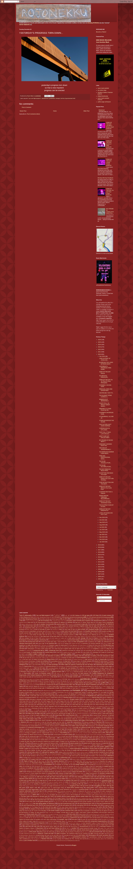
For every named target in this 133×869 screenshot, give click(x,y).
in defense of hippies (44, 697)
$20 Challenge (76, 615)
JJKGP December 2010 (76, 701)
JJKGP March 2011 (41, 704)
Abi (106, 620)
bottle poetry (71, 638)
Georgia (40, 681)
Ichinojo (83, 695)
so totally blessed (42, 780)
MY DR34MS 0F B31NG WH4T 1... (106, 440)
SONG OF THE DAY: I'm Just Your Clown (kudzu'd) (110, 192)
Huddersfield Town (62, 692)
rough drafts (72, 763)
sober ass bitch (52, 780)
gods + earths (22, 683)
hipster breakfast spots (35, 690)
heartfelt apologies (84, 688)
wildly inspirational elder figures (28, 833)
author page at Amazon (104, 102)
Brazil (90, 638)
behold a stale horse (70, 633)
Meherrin (23, 722)
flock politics (27, 673)
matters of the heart (86, 720)
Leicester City (87, 711)
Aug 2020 (102, 525)
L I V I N (34, 710)
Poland (104, 745)
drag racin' (67, 661)
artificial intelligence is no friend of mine (74, 627)
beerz (58, 633)
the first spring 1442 (97, 800)
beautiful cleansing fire (91, 631)
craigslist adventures (68, 652)
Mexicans (99, 722)
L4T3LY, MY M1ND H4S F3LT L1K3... (106, 513)
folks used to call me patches (62, 673)
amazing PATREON (93, 23)
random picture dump (82, 752)
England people (28, 666)
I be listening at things (33, 694)
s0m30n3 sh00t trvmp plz (27, 764)
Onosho (103, 738)
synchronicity (41, 792)
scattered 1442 (43, 768)
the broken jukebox (69, 796)
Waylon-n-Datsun (29, 828)
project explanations (75, 748)
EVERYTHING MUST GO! (25, 668)
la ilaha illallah (67, 710)
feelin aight (93, 670)
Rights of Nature (28, 761)
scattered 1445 (76, 768)
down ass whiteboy (42, 661)
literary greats (97, 713)
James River (98, 699)
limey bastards (77, 713)
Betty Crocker (53, 634)
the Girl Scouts (57, 801)
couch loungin (26, 652)
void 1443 (28, 826)
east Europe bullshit (80, 663)
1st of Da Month (56, 617)
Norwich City (101, 734)
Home (55, 111)
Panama (71, 739)
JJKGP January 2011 (38, 702)
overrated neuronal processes (58, 739)
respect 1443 (45, 759)
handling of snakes (73, 686)
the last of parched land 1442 (86, 803)
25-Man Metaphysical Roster (29, 619)
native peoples (73, 731)
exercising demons (53, 668)
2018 (99, 547)
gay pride (100, 679)
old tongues (41, 738)
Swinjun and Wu (23, 792)
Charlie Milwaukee (73, 645)
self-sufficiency (107, 769)
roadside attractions (58, 761)
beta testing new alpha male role (38, 634)
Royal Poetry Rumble (83, 763)
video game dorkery (65, 824)
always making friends (27, 624)
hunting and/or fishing (79, 692)
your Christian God (29, 840)
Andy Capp (53, 626)
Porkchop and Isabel (65, 746)
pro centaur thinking (63, 748)
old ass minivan (25, 738)
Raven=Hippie (76, 754)
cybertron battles (65, 654)
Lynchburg (68, 717)
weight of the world (104, 828)
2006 (99, 576)
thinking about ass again (47, 814)
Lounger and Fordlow (41, 717)
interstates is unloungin (35, 699)
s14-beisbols (58, 764)
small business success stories (90, 778)
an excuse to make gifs (80, 624)
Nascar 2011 (52, 731)
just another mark (75, 706)
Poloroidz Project (34, 746)
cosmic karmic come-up (102, 650)
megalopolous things (109, 720)
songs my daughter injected (55, 782)
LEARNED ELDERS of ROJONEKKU (37, 711)
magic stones (23, 719)
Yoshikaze (66, 838)
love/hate (52, 717)
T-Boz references (50, 792)
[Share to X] (49, 96)
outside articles (44, 739)
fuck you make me (29, 679)
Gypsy (21, 686)
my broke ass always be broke (82, 727)
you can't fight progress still (95, 838)
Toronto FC (39, 817)
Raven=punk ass (96, 754)
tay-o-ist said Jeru (43, 794)
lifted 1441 (22, 713)
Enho (35, 666)
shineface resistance (105, 773)
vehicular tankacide (53, 824)
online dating (95, 738)
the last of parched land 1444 (30, 805)
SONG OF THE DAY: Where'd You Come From (105, 488)
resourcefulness (110, 757)
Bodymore (100, 636)
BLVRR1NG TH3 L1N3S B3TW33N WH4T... (106, 363)
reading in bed (107, 754)
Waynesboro (40, 828)
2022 (99, 349)
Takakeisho (67, 792)
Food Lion (74, 673)
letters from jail (96, 711)
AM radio (36, 624)
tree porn (74, 819)
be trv (58, 631)
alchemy (70, 622)
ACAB (110, 620)
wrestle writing (44, 837)
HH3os (109, 688)
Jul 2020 (102, 527)
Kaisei (106, 706)
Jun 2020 (102, 529)
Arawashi (40, 627)
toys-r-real (83, 817)
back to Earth (81, 629)
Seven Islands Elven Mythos (38, 773)
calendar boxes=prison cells (27, 643)
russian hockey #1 (103, 763)
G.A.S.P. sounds (74, 679)
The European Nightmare (99, 798)
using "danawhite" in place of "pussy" (91, 823)
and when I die (43, 626)
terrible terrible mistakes (93, 794)
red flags (25, 757)
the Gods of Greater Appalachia (71, 801)
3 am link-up (48, 619)
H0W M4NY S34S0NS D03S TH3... (105, 444)
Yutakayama (70, 840)
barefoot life (105, 629)
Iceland (77, 695)
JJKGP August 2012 (61, 701)
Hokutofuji (58, 690)
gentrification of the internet (27, 681)
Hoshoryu (37, 692)
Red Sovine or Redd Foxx (36, 757)
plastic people (64, 745)
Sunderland (74, 789)
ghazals (64, 681)
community (28, 650)
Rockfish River (78, 761)
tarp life (29, 794)
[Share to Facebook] (51, 96)
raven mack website (103, 88)
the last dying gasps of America (43, 803)
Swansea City (90, 791)
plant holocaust (97, 743)
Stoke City (37, 785)
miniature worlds (60, 724)
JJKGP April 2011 (35, 701)
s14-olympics (106, 764)
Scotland (105, 768)
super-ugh (94, 789)
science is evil (96, 768)
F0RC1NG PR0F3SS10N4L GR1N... (104, 457)
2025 (99, 342)
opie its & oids (110, 738)
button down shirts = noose (54, 641)
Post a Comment (26, 107)
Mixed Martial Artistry (80, 724)
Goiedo (36, 683)
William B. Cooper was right (46, 833)
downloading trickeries (56, 661)
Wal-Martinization (84, 826)
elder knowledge (53, 664)
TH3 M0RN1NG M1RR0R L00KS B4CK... (106, 452)
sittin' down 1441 (41, 777)
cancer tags (41, 643)
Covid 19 (58, 652)
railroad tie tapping (48, 752)
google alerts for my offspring (47, 683)
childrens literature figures (31, 647)
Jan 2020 (102, 542)
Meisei (30, 722)
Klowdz (53, 708)
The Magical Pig (36, 807)
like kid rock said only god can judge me (62, 713)
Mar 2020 (102, 537)
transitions (38, 819)
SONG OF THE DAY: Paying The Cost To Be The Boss (106, 478)
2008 (99, 571)
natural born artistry (85, 731)
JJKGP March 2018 (53, 704)
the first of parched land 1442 (68, 98)
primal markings (35, 748)
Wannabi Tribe (94, 826)
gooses (71, 683)
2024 (99, 344)
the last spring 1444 (94, 805)
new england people (44, 732)
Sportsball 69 (47, 784)
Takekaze (95, 792)
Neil (22, 732)
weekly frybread (84, 828)
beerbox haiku (51, 633)
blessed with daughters (33, 636)
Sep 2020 (102, 522)
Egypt (44, 664)
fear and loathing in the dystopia (69, 670)
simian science (87, 775)
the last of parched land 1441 (66, 803)
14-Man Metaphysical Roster (26, 617)
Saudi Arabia (98, 766)
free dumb (54, 677)
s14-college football (78, 764)
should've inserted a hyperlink (66, 775)
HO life (52, 690)
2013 (99, 559)
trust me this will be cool (94, 819)
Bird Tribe (79, 634)
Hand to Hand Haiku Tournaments (57, 686)
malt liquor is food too (47, 718)
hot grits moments (46, 692)
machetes (98, 717)
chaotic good (63, 645)
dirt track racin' (27, 659)
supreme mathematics (25, 791)
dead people (41, 656)
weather (74, 828)
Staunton (90, 784)
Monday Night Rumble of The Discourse (104, 724)
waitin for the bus (64, 826)
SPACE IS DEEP (106, 782)
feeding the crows (83, 670)
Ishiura (59, 699)
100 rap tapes (86, 615)
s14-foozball (90, 764)
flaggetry (95, 671)
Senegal (28, 771)
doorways (32, 661)
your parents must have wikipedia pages (47, 840)
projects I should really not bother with (95, 748)
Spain (20, 784)
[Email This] (45, 96)
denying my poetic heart (68, 657)
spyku (54, 784)
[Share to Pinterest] (53, 96)
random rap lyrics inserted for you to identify (101, 752)
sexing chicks (52, 773)
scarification (22, 768)
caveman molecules (95, 643)
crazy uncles (86, 652)
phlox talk (21, 743)
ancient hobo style (31, 626)
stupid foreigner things (58, 787)
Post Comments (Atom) (33, 114)
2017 (99, 550)
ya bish (32, 838)
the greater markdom (86, 801)
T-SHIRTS (59, 792)
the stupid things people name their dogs (99, 808)
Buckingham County (25, 640)
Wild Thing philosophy (108, 831)
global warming (78, 681)
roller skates (57, 763)
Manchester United (70, 718)
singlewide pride (110, 775)
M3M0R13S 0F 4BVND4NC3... (104, 400)
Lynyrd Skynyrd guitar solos (80, 717)
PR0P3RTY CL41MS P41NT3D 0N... (105, 409)
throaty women (82, 814)
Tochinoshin (60, 816)
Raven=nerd (86, 754)
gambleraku (52, 98)
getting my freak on (55, 681)
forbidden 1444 (101, 675)
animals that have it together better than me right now (84, 626)
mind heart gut (48, 724)
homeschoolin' (91, 690)
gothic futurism (79, 683)
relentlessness (74, 757)
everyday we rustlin (77, 666)
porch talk (54, 746)
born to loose (34, 638)
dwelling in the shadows (65, 663)
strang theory (64, 785)
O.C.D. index (44, 736)
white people (32, 831)
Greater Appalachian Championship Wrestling (46, 684)
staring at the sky (78, 784)
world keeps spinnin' (33, 837)
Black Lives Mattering (90, 634)
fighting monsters (57, 671)
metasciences (77, 722)
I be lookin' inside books (48, 694)
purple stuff (76, 750)
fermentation (42, 671)
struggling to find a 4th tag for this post (80, 786)
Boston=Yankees (46, 638)
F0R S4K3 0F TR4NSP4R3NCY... (105, 448)
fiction (48, 671)
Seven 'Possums (25, 773)
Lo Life (79, 715)
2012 (99, 562)
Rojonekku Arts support (106, 761)
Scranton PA (29, 769)
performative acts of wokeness (77, 741)
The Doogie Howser (60, 798)
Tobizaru (53, 816)
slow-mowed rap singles (58, 778)
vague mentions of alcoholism (29, 824)
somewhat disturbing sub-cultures (37, 782)
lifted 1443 (40, 713)
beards (81, 631)
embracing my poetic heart (103, 664)
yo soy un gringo (57, 838)
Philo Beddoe (109, 741)
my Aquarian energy (66, 727)
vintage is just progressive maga (90, 824)
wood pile (66, 835)
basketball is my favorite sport (37, 631)
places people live (76, 743)
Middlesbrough (108, 722)
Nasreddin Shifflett (62, 731)
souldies (67, 782)
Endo (20, 666)
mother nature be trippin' (78, 725)
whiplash (25, 831)
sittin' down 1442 (54, 777)
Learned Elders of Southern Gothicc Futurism (61, 711)
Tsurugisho (104, 819)
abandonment (45, 98)
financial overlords (78, 671)
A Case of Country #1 (31, 620)
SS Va (68, 784)
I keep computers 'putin (100, 694)
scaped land (107, 766)
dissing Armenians (78, 659)
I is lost (88, 694)
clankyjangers (31, 648)
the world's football (54, 810)
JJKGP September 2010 (50, 706)
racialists (21, 752)
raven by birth (26, 754)
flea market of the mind (106, 671)
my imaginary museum (100, 727)
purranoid (85, 750)
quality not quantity (107, 750)
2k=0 (41, 619)
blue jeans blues (55, 636)
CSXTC (23, 654)
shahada (61, 773)
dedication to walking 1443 (92, 656)
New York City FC (74, 732)
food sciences (85, 673)
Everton (68, 666)
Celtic (104, 643)
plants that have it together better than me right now (42, 745)
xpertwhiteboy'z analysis (79, 837)
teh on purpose (74, 794)
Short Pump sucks (52, 775)
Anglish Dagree (62, 626)
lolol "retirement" (103, 715)
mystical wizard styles (31, 731)
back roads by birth (70, 629)
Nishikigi (40, 734)
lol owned (94, 715)
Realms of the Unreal (96, 755)
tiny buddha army (43, 816)
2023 (99, 347)
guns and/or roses (106, 684)
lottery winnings (29, 717)
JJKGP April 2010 (23, 701)
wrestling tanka (57, 837)
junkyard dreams (64, 706)
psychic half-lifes (31, 750)
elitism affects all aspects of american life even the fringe (77, 664)
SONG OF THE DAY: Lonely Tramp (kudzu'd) (109, 162)
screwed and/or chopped (41, 770)
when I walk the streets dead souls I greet (84, 830)
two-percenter (41, 821)
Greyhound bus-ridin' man (67, 684)
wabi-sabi (45, 826)
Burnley (43, 641)
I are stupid (103, 692)
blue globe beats (45, 636)
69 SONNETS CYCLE (99, 619)
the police (99, 807)
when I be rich (66, 830)
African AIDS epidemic (52, 622)
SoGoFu (61, 780)
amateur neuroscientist (47, 624)
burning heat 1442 (101, 640)
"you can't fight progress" (34, 98)
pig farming (64, 743)
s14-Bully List (66, 764)
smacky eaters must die (74, 778)
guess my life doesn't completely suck (88, 684)
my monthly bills (50, 729)
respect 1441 (24, 759)
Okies (102, 736)
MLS (90, 724)
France (110, 675)
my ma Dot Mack (39, 729)
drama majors (76, 661)
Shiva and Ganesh (23, 775)
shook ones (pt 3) (41, 775)
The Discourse (48, 798)
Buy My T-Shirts (67, 641)
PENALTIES (111, 739)
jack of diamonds (87, 699)
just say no (93, 706)
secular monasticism (75, 769)
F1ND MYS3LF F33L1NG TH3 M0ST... (106, 483)
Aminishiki (70, 624)
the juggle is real (27, 803)
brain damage (81, 638)
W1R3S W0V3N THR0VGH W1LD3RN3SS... (104, 497)
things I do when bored (37, 812)
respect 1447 (66, 759)
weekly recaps (93, 828)
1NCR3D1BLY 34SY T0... (106, 393)
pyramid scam (94, 750)
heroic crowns (95, 688)
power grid (93, 746)
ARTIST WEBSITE (24, 24)
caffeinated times (107, 641)
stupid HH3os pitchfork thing (75, 787)
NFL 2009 (106, 732)
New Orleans (55, 732)
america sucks (61, 624)
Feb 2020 (102, 539)
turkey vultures (23, 821)
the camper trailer (83, 796)
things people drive (32, 814)
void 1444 (37, 826)
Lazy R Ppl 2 (100, 710)
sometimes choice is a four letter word (89, 780)
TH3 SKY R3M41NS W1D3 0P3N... (105, 469)
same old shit (63, 766)
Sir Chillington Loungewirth (27, 776)
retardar (83, 759)
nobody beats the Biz (80, 734)
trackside (105, 817)
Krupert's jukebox (95, 708)
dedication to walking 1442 (73, 656)
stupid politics (90, 787)
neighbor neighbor (109, 731)
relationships (64, 757)
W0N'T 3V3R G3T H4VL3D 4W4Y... (104, 436)
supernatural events (105, 789)
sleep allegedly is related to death (84, 777)
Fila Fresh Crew (68, 671)
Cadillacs (99, 641)
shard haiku (68, 773)
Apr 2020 (102, 534)
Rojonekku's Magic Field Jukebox (41, 763)
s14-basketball (48, 764)
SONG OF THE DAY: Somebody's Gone (105, 501)
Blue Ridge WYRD (79, 636)
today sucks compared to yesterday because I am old (81, 816)
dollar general (88, 659)
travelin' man (63, 819)
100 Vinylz (96, 615)
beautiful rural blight (106, 631)
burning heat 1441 (88, 640)
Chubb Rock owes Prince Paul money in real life (99, 647)
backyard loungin (94, 629)
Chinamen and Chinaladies (47, 647)
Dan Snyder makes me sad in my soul (103, 654)
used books (62, 823)
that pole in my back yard (40, 796)
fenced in (23, 671)
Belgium (81, 633)
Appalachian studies (30, 627)
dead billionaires (31, 655)
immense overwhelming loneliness (27, 697)
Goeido (31, 683)
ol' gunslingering (110, 736)
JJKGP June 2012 (29, 704)
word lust (73, 835)
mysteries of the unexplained (99, 729)
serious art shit (66, 771)
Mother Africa (65, 725)
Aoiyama (104, 626)
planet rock (87, 743)
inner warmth (79, 697)
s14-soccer (37, 766)
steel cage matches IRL (100, 784)
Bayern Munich (51, 631)
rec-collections (109, 755)
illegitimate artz (92, 695)
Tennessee (83, 794)
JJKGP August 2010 (48, 701)
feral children (32, 671)
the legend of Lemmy (108, 805)
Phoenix (28, 743)
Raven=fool (66, 754)
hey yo (103, 688)
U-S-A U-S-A (50, 821)
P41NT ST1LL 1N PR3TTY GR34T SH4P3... (104, 405)
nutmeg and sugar (34, 736)
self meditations (86, 770)
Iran (54, 699)
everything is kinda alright (105, 666)
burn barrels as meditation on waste (57, 640)
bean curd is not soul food (69, 631)
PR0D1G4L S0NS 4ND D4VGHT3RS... (105, 389)
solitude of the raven (71, 780)
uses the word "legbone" (74, 823)
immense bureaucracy (105, 695)
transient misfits (29, 819)
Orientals (24, 739)
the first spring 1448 (30, 801)
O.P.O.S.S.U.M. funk (55, 736)
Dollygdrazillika (103, 659)
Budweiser (102, 110)
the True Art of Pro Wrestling (39, 810)
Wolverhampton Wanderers (27, 835)
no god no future (67, 734)
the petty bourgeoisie (89, 807)
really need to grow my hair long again (78, 755)
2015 (99, 554)
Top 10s (32, 817)
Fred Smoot (46, 676)
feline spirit (111, 670)
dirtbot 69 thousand (39, 659)
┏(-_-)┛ (67, 615)
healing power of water (53, 688)
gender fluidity (108, 679)
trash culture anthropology (50, 819)
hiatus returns (22, 690)
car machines (50, 643)
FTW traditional (106, 676)
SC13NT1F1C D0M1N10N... (103, 376)
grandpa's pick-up (29, 684)
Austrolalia (42, 629)
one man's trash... (51, 738)
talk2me (110, 792)
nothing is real (110, 734)
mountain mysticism (103, 725)
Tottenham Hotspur (49, 817)
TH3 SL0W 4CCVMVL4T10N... (105, 466)
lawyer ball (91, 710)
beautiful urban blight (39, 633)
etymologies (61, 666)
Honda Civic (102, 690)
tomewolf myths (103, 816)
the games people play (44, 801)
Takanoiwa (74, 792)
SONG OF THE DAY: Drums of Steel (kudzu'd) (109, 144)
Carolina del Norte (75, 643)
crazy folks (77, 652)
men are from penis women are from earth (53, 722)
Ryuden (112, 763)
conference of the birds (68, 650)
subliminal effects (102, 787)
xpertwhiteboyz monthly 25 (96, 837)
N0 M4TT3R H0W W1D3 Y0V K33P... (106, 473)
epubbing (41, 666)
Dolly (96, 659)
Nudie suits (24, 736)
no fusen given (57, 734)
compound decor (38, 650)
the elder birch (71, 798)
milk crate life (38, 724)
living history (58, 715)
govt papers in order (92, 683)
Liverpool (27, 715)
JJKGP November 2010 (101, 704)
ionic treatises (47, 699)
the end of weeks (81, 798)
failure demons (105, 668)
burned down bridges (74, 640)
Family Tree (39, 670)
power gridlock (105, 746)
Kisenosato (35, 708)
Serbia (58, 771)
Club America (87, 648)
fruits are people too (95, 676)
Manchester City (59, 718)
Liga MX (48, 713)
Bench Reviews (99, 633)
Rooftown (64, 763)
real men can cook (51, 755)
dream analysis (87, 661)
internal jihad (95, 697)
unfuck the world (82, 821)
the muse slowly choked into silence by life (70, 807)
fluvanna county (46, 673)
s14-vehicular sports (47, 766)
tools (27, 817)
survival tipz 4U (39, 791)
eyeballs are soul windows (68, 668)
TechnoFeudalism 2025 (63, 794)
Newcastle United (96, 732)
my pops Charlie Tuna (73, 729)
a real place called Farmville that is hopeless (78, 620)
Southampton (83, 782)
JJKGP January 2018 (52, 702)
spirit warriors (27, 784)
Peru (102, 741)
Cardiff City (60, 643)
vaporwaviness (42, 824)
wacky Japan (53, 826)
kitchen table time (44, 708)
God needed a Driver (106, 681)
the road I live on (69, 809)
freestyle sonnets (72, 677)
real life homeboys (31, 755)
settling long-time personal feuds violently (103, 771)
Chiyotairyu (82, 647)
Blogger (74, 845)
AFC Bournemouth (40, 622)
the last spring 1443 (80, 805)
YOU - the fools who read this (79, 838)
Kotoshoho (68, 708)
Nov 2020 (102, 517)
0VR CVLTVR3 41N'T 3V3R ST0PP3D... (105, 425)
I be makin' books (62, 694)
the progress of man (34, 809)
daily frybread (87, 654)
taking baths (103, 792)
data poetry (22, 655)
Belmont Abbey (89, 633)
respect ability (76, 759)
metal (68, 722)
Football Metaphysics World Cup (39, 675)
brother (110, 638)
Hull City (70, 692)
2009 (99, 569)
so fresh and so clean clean (27, 780)
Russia (94, 763)
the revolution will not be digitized (52, 809)
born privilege (25, 638)
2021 (99, 352)
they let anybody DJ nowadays (89, 810)
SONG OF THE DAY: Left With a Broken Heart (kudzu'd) (110, 125)
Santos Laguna (79, 766)
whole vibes (52, 831)
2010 (99, 567)
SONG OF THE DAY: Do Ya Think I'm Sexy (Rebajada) (106, 381)
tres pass (83, 819)
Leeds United (78, 711)
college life (108, 648)
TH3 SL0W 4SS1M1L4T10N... (105, 462)
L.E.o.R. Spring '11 (55, 710)
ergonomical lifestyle (51, 666)
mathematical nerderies (71, 720)
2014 (99, 557)
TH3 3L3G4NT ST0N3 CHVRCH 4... (105, 396)
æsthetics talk (22, 622)
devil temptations (82, 657)
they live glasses (103, 810)
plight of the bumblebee (77, 745)
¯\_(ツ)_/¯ (57, 615)
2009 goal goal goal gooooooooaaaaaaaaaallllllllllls (74, 617)
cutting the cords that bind (51, 654)
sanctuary (70, 766)
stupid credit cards (45, 787)
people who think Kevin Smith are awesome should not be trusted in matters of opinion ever (44, 741)
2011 (99, 564)
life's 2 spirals (107, 712)
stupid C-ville (33, 787)
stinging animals (29, 785)
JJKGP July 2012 (88, 702)
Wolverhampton (110, 833)
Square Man (62, 784)
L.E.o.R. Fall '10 (44, 710)
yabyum (37, 838)
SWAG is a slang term (78, 791)
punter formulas (56, 750)
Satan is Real (89, 766)
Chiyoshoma (75, 647)
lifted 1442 (31, 713)
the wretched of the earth (70, 810)
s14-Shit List (28, 766)
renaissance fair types (85, 757)
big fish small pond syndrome (66, 634)
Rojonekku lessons (24, 763)
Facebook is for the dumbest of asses (89, 668)
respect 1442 (35, 759)
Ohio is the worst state (93, 736)
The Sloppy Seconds (82, 808)
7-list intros (108, 619)
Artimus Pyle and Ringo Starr (93, 627)
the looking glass (25, 807)
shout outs (78, 775)
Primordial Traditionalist (48, 748)
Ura (49, 823)
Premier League (23, 748)
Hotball (53, 692)
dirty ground (68, 659)
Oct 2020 (102, 520)
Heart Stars (75, 688)
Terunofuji (103, 794)
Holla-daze (66, 690)
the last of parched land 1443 (105, 803)
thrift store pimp (71, 814)
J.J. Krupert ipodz (73, 699)
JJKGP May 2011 (76, 704)
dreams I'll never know (100, 661)
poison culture (96, 745)
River (48, 761)
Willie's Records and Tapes (97, 833)
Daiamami (78, 654)
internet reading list (107, 697)
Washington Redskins (105, 826)
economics (98, 663)
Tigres (20, 816)
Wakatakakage (74, 826)
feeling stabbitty (102, 670)
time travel (33, 816)
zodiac (76, 840)
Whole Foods (42, 831)
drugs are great (45, 663)
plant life (105, 743)
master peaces (42, 720)
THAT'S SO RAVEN (55, 796)
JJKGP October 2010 (35, 706)
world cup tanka (103, 835)
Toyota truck (73, 817)
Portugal (85, 746)
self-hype (97, 770)
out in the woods (34, 739)
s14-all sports (38, 764)
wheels (57, 830)
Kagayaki (100, 706)
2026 (99, 339)
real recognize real (62, 755)
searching (54, 769)
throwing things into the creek (96, 814)
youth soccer (62, 840)
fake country (29, 670)
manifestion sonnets (98, 718)
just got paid (85, 706)
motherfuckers (91, 725)
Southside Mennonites (94, 782)
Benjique (107, 633)
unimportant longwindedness (99, 821)
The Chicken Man (97, 796)
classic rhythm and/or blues (44, 648)
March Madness (30, 720)
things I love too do (50, 812)
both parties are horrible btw (59, 638)
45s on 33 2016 (86, 619)
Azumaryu (54, 629)
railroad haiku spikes (33, 752)
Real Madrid (42, 755)
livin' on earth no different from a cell (41, 715)
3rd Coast (55, 619)
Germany (46, 681)
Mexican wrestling (89, 722)
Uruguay (55, 823)
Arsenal (61, 627)
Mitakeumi (70, 724)
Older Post (86, 111)
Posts (100, 597)
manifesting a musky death (84, 718)
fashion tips (49, 670)
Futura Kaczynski (55, 679)
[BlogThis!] (47, 96)
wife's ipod (84, 831)
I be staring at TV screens (75, 694)
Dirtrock (61, 659)
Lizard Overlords (70, 715)
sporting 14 (37, 784)
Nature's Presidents (98, 731)
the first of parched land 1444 (80, 800)
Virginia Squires (105, 824)
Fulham (37, 679)
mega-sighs (98, 720)
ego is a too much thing (35, 664)
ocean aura (65, 736)
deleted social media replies (38, 657)
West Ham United (40, 830)
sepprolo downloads (49, 771)
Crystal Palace (110, 652)
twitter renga (32, 821)
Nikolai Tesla (33, 734)
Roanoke (70, 761)
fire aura (88, 671)
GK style (71, 681)
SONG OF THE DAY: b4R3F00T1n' (105, 509)
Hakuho (35, 686)
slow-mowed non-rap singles (42, 778)
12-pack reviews (106, 615)
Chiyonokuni (67, 647)
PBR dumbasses (102, 739)
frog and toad (84, 676)
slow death (100, 777)
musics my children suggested (52, 727)
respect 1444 (55, 759)
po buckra (87, 745)
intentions (87, 697)
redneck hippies (48, 757)
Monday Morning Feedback (105, 178)
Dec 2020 (102, 356)
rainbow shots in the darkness (66, 752)
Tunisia (110, 819)
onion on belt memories (82, 738)
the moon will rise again (50, 807)
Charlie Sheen (82, 645)
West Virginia (50, 830)
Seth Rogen (88, 771)
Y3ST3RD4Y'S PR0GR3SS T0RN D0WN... (105, 368)
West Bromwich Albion (29, 830)
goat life (95, 681)
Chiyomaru (59, 647)
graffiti (103, 683)
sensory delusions (37, 771)
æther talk (30, 622)
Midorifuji (21, 724)
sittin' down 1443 (66, 777)
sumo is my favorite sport (50, 789)
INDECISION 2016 (56, 697)
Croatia (102, 652)
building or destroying (40, 640)
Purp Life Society (66, 750)
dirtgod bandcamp (103, 96)
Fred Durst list (37, 676)
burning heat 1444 (33, 641)
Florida (36, 673)
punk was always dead (44, 750)
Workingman (92, 835)
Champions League (53, 645)
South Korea (74, 782)
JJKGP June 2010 (100, 702)
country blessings (37, 652)
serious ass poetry (77, 771)
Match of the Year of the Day (55, 720)
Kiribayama (27, 708)
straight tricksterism (54, 785)
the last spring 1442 (66, 805)
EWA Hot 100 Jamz (39, 668)
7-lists (21, 620)
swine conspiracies (107, 791)
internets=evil (23, 699)
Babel (60, 629)
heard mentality (66, 688)
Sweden (98, 791)
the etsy (89, 798)
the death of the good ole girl (35, 798)
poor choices (46, 746)
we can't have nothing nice (54, 828)
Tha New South (25, 796)
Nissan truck (47, 734)
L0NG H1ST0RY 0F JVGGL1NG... (104, 359)
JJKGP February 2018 (25, 702)
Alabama (62, 622)
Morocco (42, 725)
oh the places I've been (77, 736)
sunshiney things (84, 789)
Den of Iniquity (50, 657)
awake (48, 629)
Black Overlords (102, 634)
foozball (54, 675)
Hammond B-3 (43, 686)
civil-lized (22, 648)
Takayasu (88, 792)
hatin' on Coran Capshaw (104, 686)
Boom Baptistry (109, 636)
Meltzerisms (37, 722)
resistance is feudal (98, 757)
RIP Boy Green (41, 761)
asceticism (22, 629)
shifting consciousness (91, 773)
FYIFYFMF (64, 679)
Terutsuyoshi (111, 794)
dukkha (54, 663)
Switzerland (33, 792)
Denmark (58, 657)
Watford (21, 828)
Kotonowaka (60, 708)
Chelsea (90, 645)
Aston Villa (29, 629)
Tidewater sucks (108, 814)
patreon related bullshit (88, 739)
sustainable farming (52, 791)
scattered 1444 (66, 768)
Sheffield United (80, 773)
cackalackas (91, 641)
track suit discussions (94, 817)
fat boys (57, 670)
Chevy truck (97, 645)
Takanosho (81, 792)
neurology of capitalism (30, 732)
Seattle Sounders (63, 769)
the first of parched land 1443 (60, 800)
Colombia (21, 650)
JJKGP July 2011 (77, 702)
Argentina (46, 627)
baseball (26, 631)
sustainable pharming (65, 791)
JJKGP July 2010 (65, 702)
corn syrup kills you (88, 650)
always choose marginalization (106, 622)
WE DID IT (67, 828)
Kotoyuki (75, 708)
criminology (95, 652)
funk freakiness (45, 679)
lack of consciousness (80, 710)
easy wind (90, 663)
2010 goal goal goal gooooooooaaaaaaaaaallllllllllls (101, 617)
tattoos (34, 794)
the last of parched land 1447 (49, 805)
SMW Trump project (107, 778)
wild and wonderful (94, 831)
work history (81, 835)
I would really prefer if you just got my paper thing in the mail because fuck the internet (52, 695)
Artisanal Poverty (108, 627)
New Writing (63, 732)
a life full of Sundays (43, 620)
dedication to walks (108, 656)
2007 (99, 574)
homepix (58, 98)
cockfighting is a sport (98, 648)
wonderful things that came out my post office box (48, 835)
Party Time (77, 739)
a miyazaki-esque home (58, 620)
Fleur (20, 673)
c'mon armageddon (78, 641)
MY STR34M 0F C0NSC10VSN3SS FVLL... (110, 211)
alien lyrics (78, 622)
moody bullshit (34, 725)
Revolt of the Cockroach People (96, 759)
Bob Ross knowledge (91, 636)
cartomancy (85, 643)
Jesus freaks (108, 699)
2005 (99, 579)
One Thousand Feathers (66, 738)
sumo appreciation (33, 789)
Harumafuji (83, 686)
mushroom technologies (35, 727)
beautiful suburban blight (25, 633)
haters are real (92, 686)
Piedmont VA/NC (54, 743)
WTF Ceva (67, 837)
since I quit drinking (99, 775)
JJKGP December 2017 (91, 701)
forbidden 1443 (89, 675)
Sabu (55, 766)
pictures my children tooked (41, 743)
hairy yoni (28, 686)
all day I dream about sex (89, 622)
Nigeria (25, 734)
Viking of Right (76, 824)
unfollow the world (71, 821)
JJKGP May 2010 (64, 704)
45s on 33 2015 (75, 619)
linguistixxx (85, 713)
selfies (21, 771)
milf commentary (29, 724)
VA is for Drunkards (108, 823)
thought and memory (60, 814)
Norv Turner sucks (91, 734)
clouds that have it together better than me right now (68, 648)
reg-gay (56, 757)
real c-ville (21, 755)
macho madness (107, 717)
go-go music (88, 681)
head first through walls (38, 688)
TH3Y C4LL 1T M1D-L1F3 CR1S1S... (105, 433)
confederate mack (54, 650)
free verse (62, 676)
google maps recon (62, 683)
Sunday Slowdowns (64, 789)
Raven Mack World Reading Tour (41, 754)
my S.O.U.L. (86, 729)
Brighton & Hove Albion (100, 638)
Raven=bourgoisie (56, 754)
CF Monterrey (43, 645)
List (91, 713)
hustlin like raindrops (92, 692)
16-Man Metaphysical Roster (43, 617)
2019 (99, 545)
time (25, 816)
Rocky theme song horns (91, 761)
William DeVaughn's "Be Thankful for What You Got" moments (72, 833)
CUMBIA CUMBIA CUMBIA (34, 654)
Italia (64, 699)
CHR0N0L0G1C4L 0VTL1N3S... (104, 429)
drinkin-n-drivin (34, 663)
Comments (102, 600)
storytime (44, 785)
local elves (86, 715)
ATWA (35, 629)
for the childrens (64, 675)
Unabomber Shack (60, 821)
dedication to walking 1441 (55, 656)
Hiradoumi (46, 690)
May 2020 (102, 532)
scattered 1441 (32, 768)
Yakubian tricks (45, 838)
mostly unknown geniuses (52, 725)
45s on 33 (63, 619)
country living (49, 652)
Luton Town (60, 717)
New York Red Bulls (85, 732)
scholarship (85, 768)
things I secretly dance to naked (65, 812)
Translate (110, 590)
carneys (67, 643)
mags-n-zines (34, 719)
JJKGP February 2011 (105, 701)
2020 (99, 354)
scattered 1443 (55, 768)
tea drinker (52, 794)
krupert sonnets (83, 708)
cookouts (78, 650)
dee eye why (26, 657)
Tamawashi (22, 794)
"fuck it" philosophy (25, 615)
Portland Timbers (77, 746)
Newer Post (23, 111)
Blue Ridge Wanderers (67, 636)
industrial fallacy (68, 697)
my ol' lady (61, 729)
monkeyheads (24, 725)
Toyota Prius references (62, 817)
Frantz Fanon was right (25, 676)
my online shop (102, 90)
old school (33, 738)
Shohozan (32, 775)
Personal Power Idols (92, 741)
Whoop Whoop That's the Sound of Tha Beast (68, 831)
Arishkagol (54, 627)
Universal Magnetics (39, 823)
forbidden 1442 (77, 675)
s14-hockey (99, 764)
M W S (92, 717)
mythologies (42, 731)
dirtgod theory (51, 659)
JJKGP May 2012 (88, 704)
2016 (99, 552)
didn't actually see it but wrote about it (99, 657)
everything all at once (90, 666)
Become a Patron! (101, 32)
